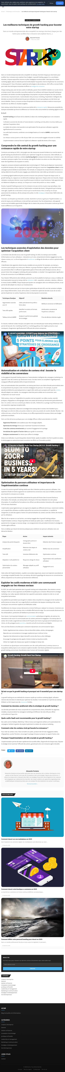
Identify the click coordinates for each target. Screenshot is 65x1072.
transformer (31, 259)
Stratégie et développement (9, 1045)
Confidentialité (36, 1069)
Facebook (21, 750)
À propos (20, 1069)
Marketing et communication (13, 11)
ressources (24, 702)
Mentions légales (28, 1069)
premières (23, 623)
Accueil (3, 11)
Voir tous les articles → (32, 784)
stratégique (42, 193)
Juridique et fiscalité (7, 1036)
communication (31, 616)
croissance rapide (42, 107)
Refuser (51, 3)
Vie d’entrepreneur (6, 1048)
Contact (3, 1059)
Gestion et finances (6, 1030)
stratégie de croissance (37, 86)
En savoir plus (41, 4)
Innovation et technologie (8, 1033)
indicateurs (30, 280)
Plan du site (44, 1069)
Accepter (60, 3)
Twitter (12, 750)
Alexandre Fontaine (32, 771)
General (3, 1027)
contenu (58, 390)
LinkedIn (30, 750)
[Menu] (3, 6)
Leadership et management (9, 1039)
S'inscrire (32, 968)
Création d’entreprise (7, 1024)
